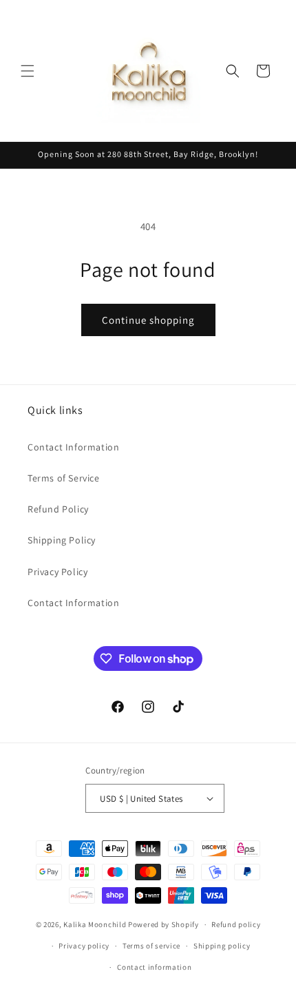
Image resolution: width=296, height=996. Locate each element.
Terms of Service (64, 478)
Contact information (154, 967)
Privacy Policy (57, 572)
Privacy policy (84, 946)
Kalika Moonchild (94, 924)
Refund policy (235, 924)
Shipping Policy (62, 540)
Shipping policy (222, 946)
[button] (27, 71)
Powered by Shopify (163, 924)
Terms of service (151, 946)
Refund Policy (58, 509)
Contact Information (73, 447)
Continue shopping (148, 319)
